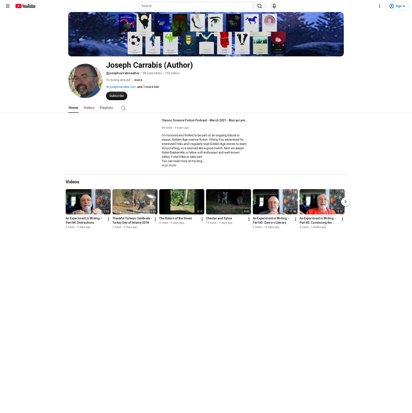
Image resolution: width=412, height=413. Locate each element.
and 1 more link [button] (148, 87)
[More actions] (108, 219)
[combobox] (196, 6)
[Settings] (379, 6)
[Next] (345, 201)
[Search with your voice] (274, 6)
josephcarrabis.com (122, 87)
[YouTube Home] (25, 6)
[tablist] (206, 108)
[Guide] (7, 6)
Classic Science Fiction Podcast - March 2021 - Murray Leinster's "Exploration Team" (205, 120)
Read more (169, 165)
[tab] (73, 108)
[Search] (260, 6)
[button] (169, 165)
